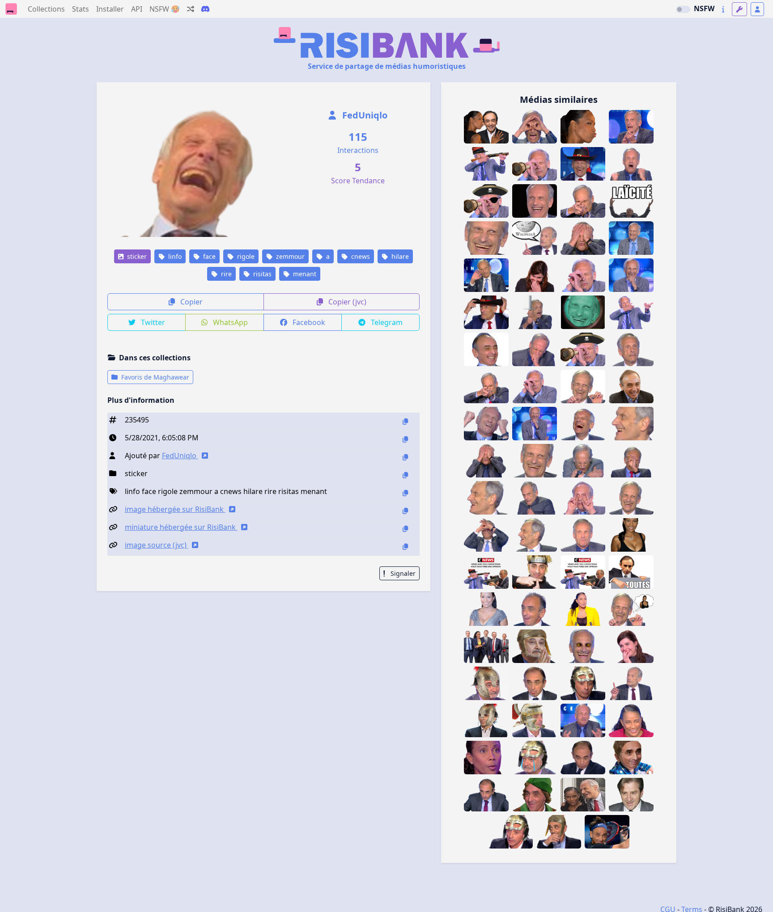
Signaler (402, 573)
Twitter (152, 322)
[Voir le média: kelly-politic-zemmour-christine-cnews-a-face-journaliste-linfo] (486, 757)
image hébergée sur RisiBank (175, 509)
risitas (261, 274)
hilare (399, 256)
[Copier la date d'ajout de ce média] (405, 439)
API (136, 9)
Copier (190, 302)
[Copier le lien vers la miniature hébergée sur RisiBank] (405, 529)
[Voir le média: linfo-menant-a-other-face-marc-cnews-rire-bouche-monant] (583, 423)
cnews (359, 256)
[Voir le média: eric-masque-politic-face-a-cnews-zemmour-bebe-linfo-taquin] (631, 757)
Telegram (386, 322)
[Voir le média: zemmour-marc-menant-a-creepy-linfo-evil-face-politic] (583, 646)
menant (303, 274)
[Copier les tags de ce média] (405, 493)
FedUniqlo (363, 115)
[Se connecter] (757, 9)
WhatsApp (229, 322)
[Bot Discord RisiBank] (205, 9)
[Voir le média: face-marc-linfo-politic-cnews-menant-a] (631, 683)
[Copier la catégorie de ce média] (405, 475)
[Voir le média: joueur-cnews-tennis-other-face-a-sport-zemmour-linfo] (607, 832)
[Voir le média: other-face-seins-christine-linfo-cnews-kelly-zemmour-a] (583, 609)
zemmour (289, 256)
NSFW (704, 8)
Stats (80, 9)
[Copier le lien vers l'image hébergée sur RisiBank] (405, 511)
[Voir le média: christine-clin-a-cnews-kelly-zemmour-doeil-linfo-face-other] (631, 720)
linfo (174, 256)
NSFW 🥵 (164, 9)
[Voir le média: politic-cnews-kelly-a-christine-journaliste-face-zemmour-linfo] (486, 609)
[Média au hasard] (190, 9)
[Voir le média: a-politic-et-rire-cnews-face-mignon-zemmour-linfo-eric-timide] (631, 386)
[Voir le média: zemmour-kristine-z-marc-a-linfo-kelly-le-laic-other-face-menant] (583, 794)
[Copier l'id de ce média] (405, 421)
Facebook (308, 322)
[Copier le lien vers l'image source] (405, 546)
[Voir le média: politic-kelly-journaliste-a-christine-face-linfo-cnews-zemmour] (631, 535)
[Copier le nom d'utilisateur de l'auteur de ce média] (405, 457)
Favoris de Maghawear (154, 377)
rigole (245, 256)
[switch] (683, 9)
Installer (110, 9)
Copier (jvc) (346, 302)
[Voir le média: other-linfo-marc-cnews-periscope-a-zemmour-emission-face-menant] (486, 535)
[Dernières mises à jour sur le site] (723, 9)
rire (225, 274)
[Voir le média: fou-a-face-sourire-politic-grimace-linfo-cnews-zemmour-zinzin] (534, 609)
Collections (46, 9)
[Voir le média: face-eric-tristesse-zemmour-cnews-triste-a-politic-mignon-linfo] (534, 683)
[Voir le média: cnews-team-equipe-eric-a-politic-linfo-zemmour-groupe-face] (486, 646)
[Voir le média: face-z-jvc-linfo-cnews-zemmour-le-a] (486, 794)
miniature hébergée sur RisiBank (181, 527)
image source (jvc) (156, 545)
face (208, 256)
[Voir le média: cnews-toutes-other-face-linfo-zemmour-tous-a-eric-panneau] (631, 572)
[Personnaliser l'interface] (739, 9)
